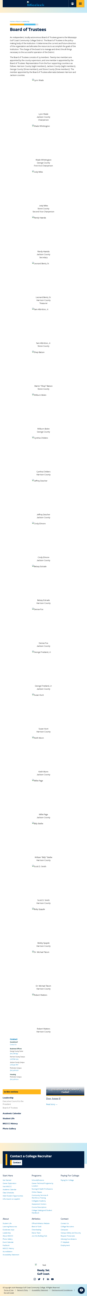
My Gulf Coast (9, 1292)
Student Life (8, 1118)
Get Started (7, 1180)
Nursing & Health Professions (42, 1189)
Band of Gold (36, 1226)
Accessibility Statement (11, 1254)
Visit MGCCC (7, 1186)
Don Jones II (53, 1098)
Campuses (64, 1229)
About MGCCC (8, 1236)
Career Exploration (9, 1183)
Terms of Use (8, 1290)
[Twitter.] (39, 1279)
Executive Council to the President (13, 1103)
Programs (36, 1175)
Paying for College (67, 1180)
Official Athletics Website (41, 1223)
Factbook (6, 1245)
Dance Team (36, 1232)
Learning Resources (10, 1226)
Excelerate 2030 (8, 1229)
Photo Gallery (9, 1128)
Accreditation (7, 1251)
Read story (50, 1104)
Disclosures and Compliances (62, 1290)
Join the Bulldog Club (39, 1236)
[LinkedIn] (48, 1279)
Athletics (36, 1219)
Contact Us (13, 1044)
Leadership (25, 21)
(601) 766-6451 (14, 1053)
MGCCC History (10, 1123)
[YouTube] (52, 1279)
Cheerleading (36, 1229)
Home (12, 21)
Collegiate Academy (39, 1201)
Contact (17, 1162)
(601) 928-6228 (14, 1070)
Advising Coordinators (69, 1239)
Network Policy (22, 1290)
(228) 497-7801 (14, 1065)
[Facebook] (43, 1279)
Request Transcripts (68, 1236)
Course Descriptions (39, 1207)
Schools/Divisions (38, 1180)
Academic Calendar (12, 1113)
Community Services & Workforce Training (40, 1196)
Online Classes (37, 1192)
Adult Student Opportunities (13, 1195)
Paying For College (70, 1175)
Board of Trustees (10, 1107)
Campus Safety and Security (71, 1232)
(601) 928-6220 (14, 1079)
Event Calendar (8, 1242)
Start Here (8, 1175)
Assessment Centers (39, 1204)
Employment (65, 1245)
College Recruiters (67, 1226)
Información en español (11, 1199)
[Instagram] (34, 1279)
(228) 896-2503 (14, 1059)
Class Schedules (8, 1192)
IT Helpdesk (65, 1242)
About (18, 21)
